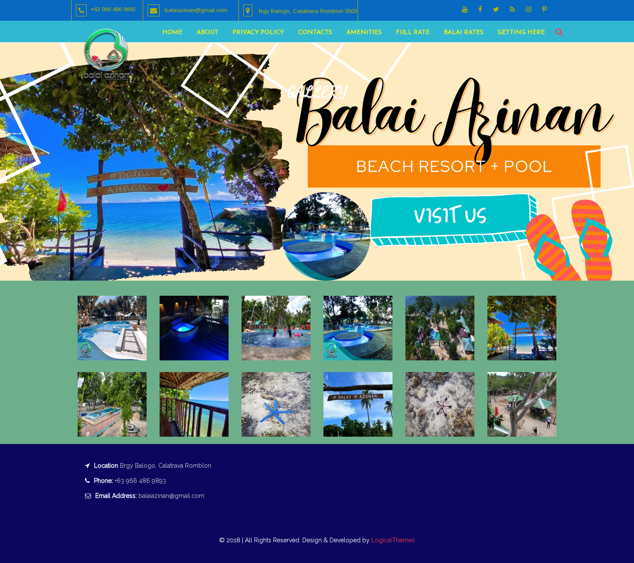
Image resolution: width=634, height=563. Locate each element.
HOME (172, 32)
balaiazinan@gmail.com (171, 495)
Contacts (315, 32)
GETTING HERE (521, 32)
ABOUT (207, 32)
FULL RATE (413, 32)
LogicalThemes (392, 540)
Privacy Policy (258, 32)
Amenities (364, 32)
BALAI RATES (463, 32)
